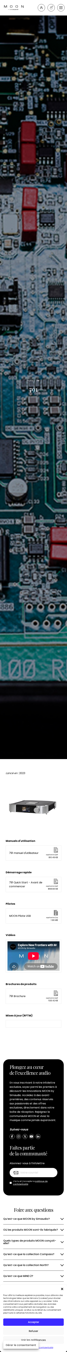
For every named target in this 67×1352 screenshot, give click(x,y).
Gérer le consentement (21, 1345)
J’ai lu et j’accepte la (30, 1183)
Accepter (33, 1322)
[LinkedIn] (38, 1136)
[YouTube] (31, 1136)
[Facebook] (12, 1136)
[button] (62, 1289)
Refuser (33, 1331)
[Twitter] (25, 1136)
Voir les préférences (33, 1340)
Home (30, 380)
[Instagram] (18, 1136)
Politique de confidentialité (40, 1347)
